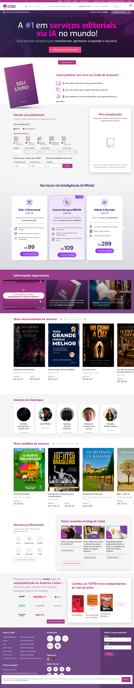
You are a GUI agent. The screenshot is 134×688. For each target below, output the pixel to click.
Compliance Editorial (26, 641)
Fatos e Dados (7, 651)
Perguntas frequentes (10, 670)
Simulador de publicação (30, 658)
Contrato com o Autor (10, 658)
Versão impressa (20, 162)
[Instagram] (62, 669)
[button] (11, 229)
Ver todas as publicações (71, 563)
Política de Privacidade (21, 680)
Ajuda (129, 1)
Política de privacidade (27, 637)
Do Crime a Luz (89, 369)
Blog (4, 644)
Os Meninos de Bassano (93, 494)
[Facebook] (55, 669)
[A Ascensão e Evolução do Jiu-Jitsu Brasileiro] (63, 469)
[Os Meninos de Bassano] (98, 469)
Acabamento (45, 148)
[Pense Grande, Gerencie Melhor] (63, 345)
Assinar (109, 654)
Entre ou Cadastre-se (117, 6)
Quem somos (7, 648)
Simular (67, 166)
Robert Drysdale (53, 499)
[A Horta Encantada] (29, 469)
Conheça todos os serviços (25, 560)
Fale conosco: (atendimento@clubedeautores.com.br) (20, 673)
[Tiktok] (68, 669)
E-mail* (106, 644)
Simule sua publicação (55, 621)
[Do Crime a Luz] (98, 345)
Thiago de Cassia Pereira (90, 373)
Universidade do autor (27, 648)
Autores (5, 641)
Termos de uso (8, 655)
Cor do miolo (66, 148)
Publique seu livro (99, 1)
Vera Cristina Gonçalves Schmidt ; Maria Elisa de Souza (97, 498)
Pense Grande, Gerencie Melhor (61, 369)
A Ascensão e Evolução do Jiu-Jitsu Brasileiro (61, 495)
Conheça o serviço (29, 255)
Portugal (67, 1)
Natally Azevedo (53, 373)
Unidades (49, 162)
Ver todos (120, 604)
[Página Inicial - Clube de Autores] (9, 6)
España (75, 1)
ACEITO (126, 679)
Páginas (16, 148)
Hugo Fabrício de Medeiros (22, 497)
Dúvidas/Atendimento (10, 637)
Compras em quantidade (101, 6)
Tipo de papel (29, 148)
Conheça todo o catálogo (99, 12)
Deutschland (84, 1)
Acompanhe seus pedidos (116, 1)
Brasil (60, 1)
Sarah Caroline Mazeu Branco (23, 373)
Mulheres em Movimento (24, 369)
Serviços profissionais (27, 644)
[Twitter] (49, 669)
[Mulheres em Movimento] (29, 345)
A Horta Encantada (22, 494)
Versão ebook (35, 162)
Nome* (106, 636)
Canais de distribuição (27, 655)
